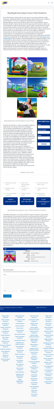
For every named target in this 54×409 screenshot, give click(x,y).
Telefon (39, 135)
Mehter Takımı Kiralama (48, 363)
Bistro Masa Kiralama (19, 357)
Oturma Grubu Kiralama (34, 316)
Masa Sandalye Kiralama (19, 337)
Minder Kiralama (20, 354)
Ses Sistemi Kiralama (48, 320)
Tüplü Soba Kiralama (48, 316)
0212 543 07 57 (43, 307)
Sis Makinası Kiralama (5, 324)
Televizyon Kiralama (5, 356)
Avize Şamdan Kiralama (48, 378)
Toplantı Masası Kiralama (48, 336)
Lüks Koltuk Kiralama (34, 375)
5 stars (47, 250)
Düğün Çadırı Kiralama (34, 324)
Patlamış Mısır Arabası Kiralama (34, 336)
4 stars (44, 250)
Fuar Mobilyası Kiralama (48, 371)
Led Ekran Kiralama (5, 349)
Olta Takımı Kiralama (5, 338)
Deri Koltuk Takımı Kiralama (34, 320)
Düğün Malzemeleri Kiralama (19, 381)
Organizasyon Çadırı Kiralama (19, 343)
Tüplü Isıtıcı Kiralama (34, 391)
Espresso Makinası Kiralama (5, 346)
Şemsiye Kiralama (20, 334)
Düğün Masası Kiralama (48, 340)
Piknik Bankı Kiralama (34, 379)
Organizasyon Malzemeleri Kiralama (20, 376)
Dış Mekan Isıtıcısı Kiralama (48, 343)
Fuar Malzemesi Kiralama (48, 367)
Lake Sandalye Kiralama (48, 328)
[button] (52, 3)
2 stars (37, 250)
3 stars (40, 250)
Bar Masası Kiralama (20, 361)
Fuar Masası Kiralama (34, 383)
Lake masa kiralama (48, 324)
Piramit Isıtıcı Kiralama (34, 353)
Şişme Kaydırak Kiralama (19, 316)
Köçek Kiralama (5, 335)
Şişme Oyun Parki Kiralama (20, 320)
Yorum (5, 274)
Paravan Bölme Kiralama (5, 360)
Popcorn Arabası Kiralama (48, 355)
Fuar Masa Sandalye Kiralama (48, 347)
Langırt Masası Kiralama (48, 382)
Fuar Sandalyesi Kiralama (34, 387)
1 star (34, 250)
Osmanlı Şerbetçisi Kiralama (34, 362)
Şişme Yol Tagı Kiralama (48, 351)
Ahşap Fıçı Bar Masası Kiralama (34, 349)
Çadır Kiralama (19, 326)
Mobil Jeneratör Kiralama (48, 359)
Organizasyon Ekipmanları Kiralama (34, 340)
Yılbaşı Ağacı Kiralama (5, 316)
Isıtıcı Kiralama (20, 372)
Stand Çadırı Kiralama (20, 369)
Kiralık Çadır (19, 328)
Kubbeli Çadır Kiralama (48, 374)
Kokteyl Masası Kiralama (34, 332)
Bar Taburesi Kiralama (20, 365)
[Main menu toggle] (48, 3)
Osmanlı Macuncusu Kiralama (34, 357)
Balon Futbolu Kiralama (5, 320)
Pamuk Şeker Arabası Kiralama (34, 328)
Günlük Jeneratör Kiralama (5, 328)
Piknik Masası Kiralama (34, 345)
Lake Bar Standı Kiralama (48, 332)
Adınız (39, 124)
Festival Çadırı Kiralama (20, 331)
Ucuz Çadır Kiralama (34, 395)
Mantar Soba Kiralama (34, 372)
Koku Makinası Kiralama (5, 352)
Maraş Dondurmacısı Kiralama (34, 367)
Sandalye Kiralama (19, 340)
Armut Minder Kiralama (20, 347)
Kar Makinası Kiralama (5, 332)
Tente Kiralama (19, 323)
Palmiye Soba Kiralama (5, 342)
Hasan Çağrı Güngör (30, 403)
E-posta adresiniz (42, 130)
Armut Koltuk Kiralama (20, 351)
